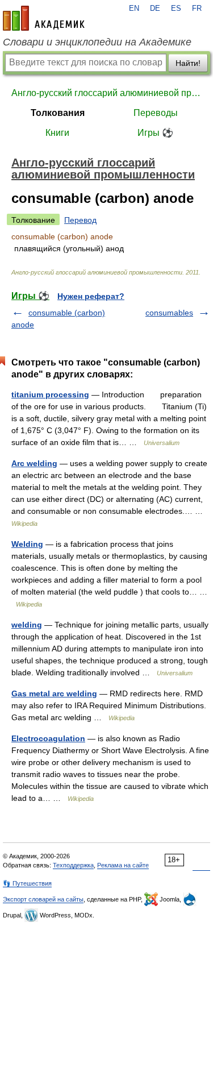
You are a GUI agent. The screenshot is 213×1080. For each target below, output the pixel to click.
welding (26, 624)
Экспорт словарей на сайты (43, 899)
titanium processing (50, 394)
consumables (169, 312)
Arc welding (34, 463)
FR (197, 9)
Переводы (155, 113)
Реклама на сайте (123, 865)
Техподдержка (73, 865)
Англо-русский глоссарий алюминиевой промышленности (106, 93)
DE (155, 9)
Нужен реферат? (90, 296)
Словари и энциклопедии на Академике (97, 42)
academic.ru (44, 18)
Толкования (58, 113)
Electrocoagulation (48, 738)
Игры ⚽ (155, 133)
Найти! (188, 63)
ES (176, 9)
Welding (27, 544)
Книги (57, 133)
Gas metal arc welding (54, 693)
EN (134, 9)
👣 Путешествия (27, 883)
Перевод (80, 220)
